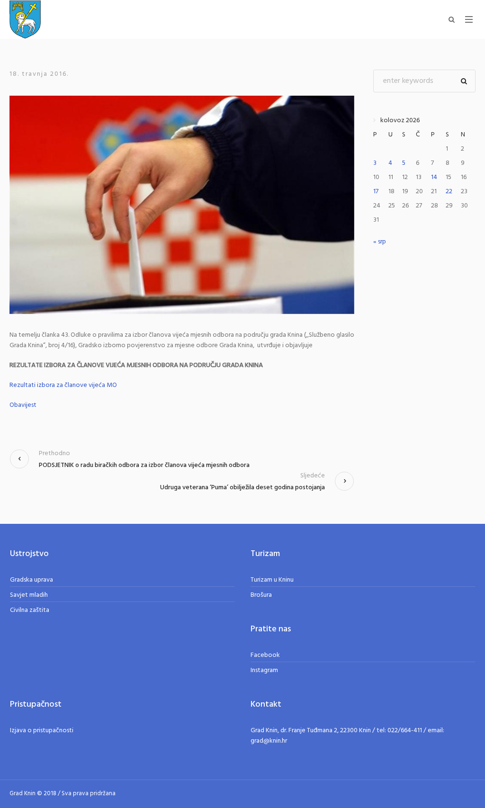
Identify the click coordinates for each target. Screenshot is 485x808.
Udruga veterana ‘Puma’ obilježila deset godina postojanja (242, 487)
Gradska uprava (31, 580)
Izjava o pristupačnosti (41, 730)
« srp (379, 241)
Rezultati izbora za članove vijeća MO (63, 385)
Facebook (265, 655)
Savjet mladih (29, 595)
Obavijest (22, 405)
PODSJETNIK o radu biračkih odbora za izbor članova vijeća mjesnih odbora (144, 465)
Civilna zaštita (29, 610)
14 (434, 177)
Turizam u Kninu (272, 580)
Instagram (264, 670)
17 (375, 191)
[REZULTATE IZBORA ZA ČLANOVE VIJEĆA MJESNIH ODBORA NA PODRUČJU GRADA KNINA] (181, 204)
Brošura (261, 595)
